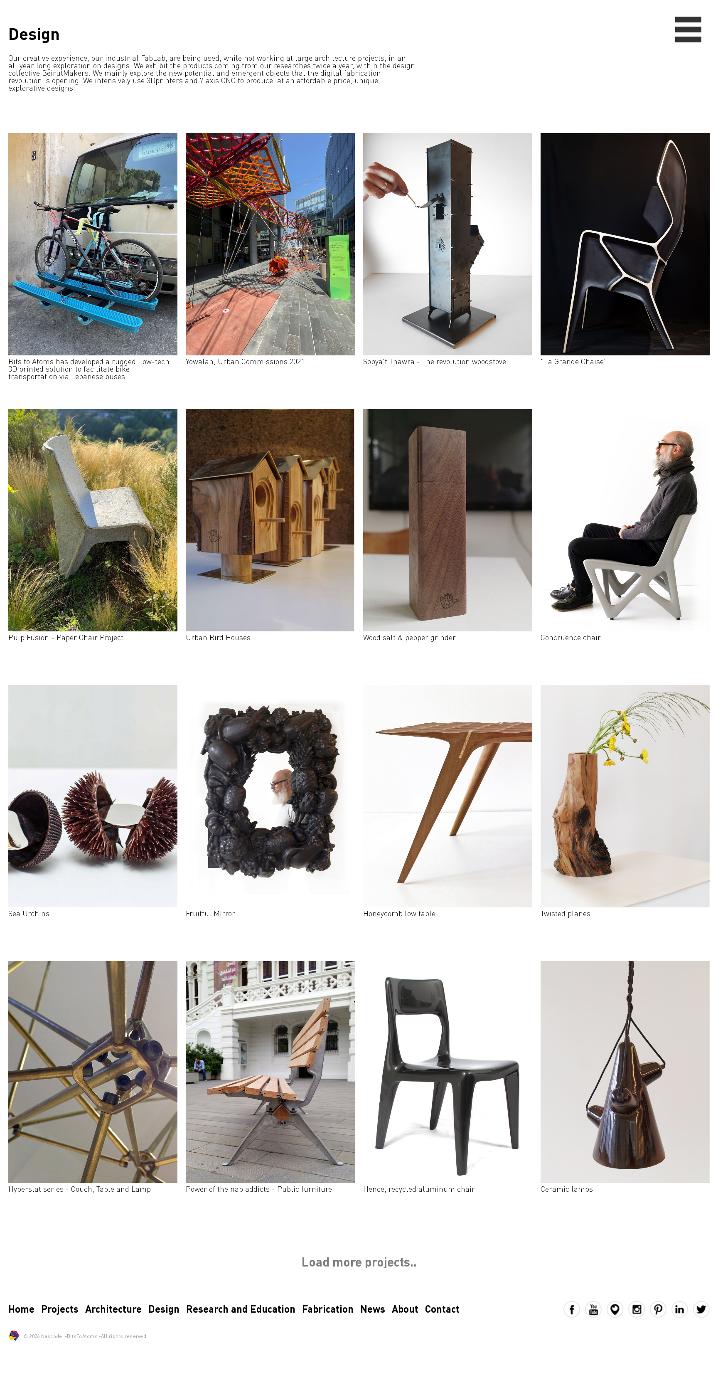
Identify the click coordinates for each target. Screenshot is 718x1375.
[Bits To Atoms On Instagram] (639, 1309)
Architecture (113, 1308)
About (405, 1308)
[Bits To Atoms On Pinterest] (660, 1309)
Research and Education (240, 1308)
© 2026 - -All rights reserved (84, 1336)
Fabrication (328, 1308)
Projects (60, 1308)
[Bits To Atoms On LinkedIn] (682, 1309)
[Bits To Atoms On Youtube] (596, 1309)
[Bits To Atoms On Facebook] (574, 1309)
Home (21, 1308)
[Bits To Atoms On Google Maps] (617, 1309)
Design (164, 1308)
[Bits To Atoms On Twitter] (701, 1309)
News (372, 1308)
